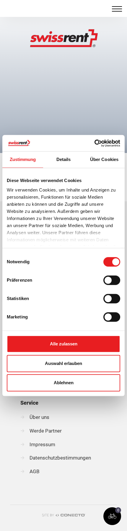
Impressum (42, 444)
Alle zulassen (63, 343)
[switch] (111, 280)
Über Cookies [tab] (104, 159)
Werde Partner (46, 431)
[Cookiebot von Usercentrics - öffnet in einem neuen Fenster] (94, 143)
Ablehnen (64, 382)
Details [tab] (63, 159)
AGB (35, 471)
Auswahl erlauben (63, 363)
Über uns (39, 417)
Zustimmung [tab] (23, 159)
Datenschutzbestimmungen (60, 458)
